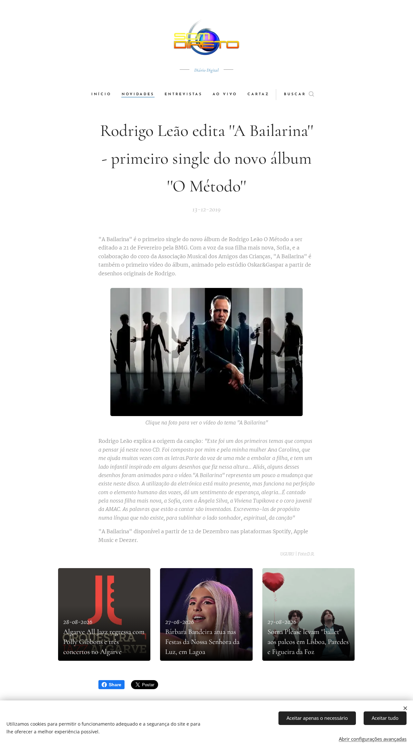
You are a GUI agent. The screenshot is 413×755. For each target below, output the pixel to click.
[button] (299, 95)
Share (115, 684)
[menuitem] (103, 95)
